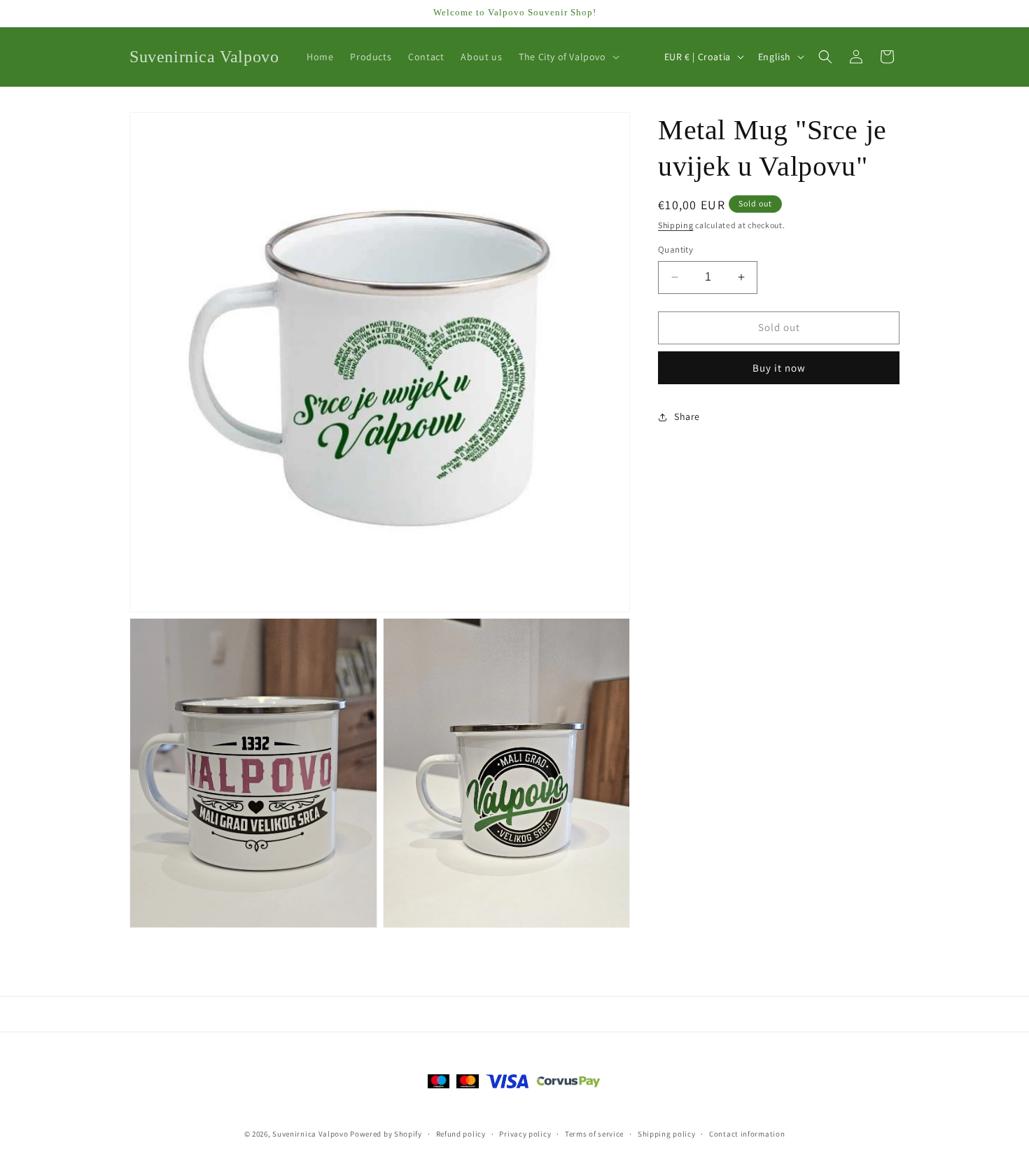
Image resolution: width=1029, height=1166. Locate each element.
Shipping (676, 225)
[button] (567, 56)
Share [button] (687, 416)
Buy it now (779, 367)
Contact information (747, 1133)
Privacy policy (525, 1133)
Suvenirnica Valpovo (310, 1134)
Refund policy (461, 1133)
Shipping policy (667, 1133)
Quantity (675, 249)
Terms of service (594, 1133)
